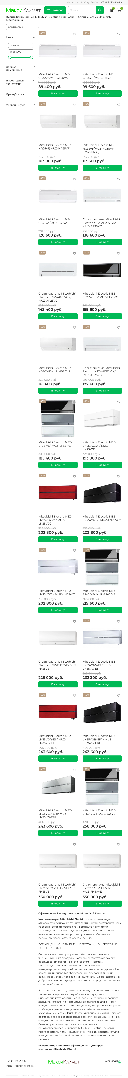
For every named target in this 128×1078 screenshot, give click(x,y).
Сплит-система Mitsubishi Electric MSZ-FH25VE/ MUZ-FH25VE (58, 665)
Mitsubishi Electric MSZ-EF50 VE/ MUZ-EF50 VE (99, 812)
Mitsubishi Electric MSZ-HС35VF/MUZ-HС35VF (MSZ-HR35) (99, 148)
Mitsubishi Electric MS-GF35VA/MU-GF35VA (54, 221)
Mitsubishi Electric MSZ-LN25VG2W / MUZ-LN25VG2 (99, 446)
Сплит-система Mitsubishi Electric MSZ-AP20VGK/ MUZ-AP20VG (101, 223)
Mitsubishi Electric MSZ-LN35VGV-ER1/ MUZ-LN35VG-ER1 (55, 814)
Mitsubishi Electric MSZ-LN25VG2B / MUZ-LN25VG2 (102, 518)
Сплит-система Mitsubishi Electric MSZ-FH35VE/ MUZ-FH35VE (58, 888)
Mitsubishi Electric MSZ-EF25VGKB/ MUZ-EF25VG (100, 295)
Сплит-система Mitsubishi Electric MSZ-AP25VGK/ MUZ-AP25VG (57, 297)
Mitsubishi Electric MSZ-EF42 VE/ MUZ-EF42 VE (99, 592)
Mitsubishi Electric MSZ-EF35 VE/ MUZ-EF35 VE (55, 444)
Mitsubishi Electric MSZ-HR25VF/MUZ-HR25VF (55, 146)
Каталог (57, 10)
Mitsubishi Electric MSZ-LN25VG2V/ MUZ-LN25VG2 (57, 592)
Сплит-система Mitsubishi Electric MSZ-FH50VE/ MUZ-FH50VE (101, 888)
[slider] (9, 57)
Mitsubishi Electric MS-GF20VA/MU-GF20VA (54, 76)
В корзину (58, 93)
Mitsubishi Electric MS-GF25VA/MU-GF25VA (99, 76)
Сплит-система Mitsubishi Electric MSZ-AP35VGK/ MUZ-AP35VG (101, 371)
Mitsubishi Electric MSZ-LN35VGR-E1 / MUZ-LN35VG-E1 (55, 739)
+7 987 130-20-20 (111, 2)
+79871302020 (16, 1061)
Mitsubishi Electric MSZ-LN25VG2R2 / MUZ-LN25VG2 (55, 520)
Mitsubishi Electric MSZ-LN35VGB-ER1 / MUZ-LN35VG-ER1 (99, 739)
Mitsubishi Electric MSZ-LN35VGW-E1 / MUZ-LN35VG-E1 (99, 665)
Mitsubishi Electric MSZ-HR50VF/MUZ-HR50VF (55, 369)
